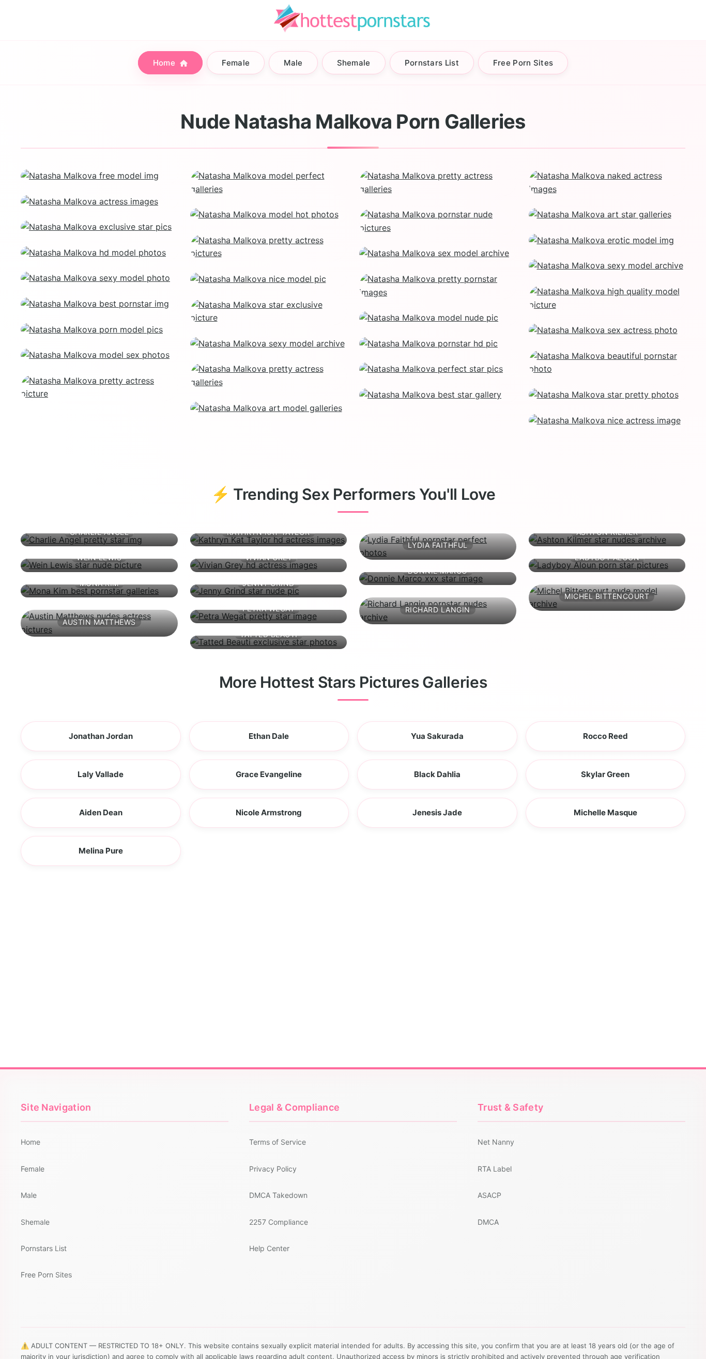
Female (236, 63)
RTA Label (495, 1168)
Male (293, 63)
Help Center (269, 1248)
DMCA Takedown (278, 1195)
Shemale (354, 63)
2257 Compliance (278, 1222)
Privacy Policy (273, 1168)
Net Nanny (496, 1141)
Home (165, 63)
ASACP (489, 1195)
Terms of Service (277, 1141)
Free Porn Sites (523, 63)
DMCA (488, 1222)
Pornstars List (432, 63)
